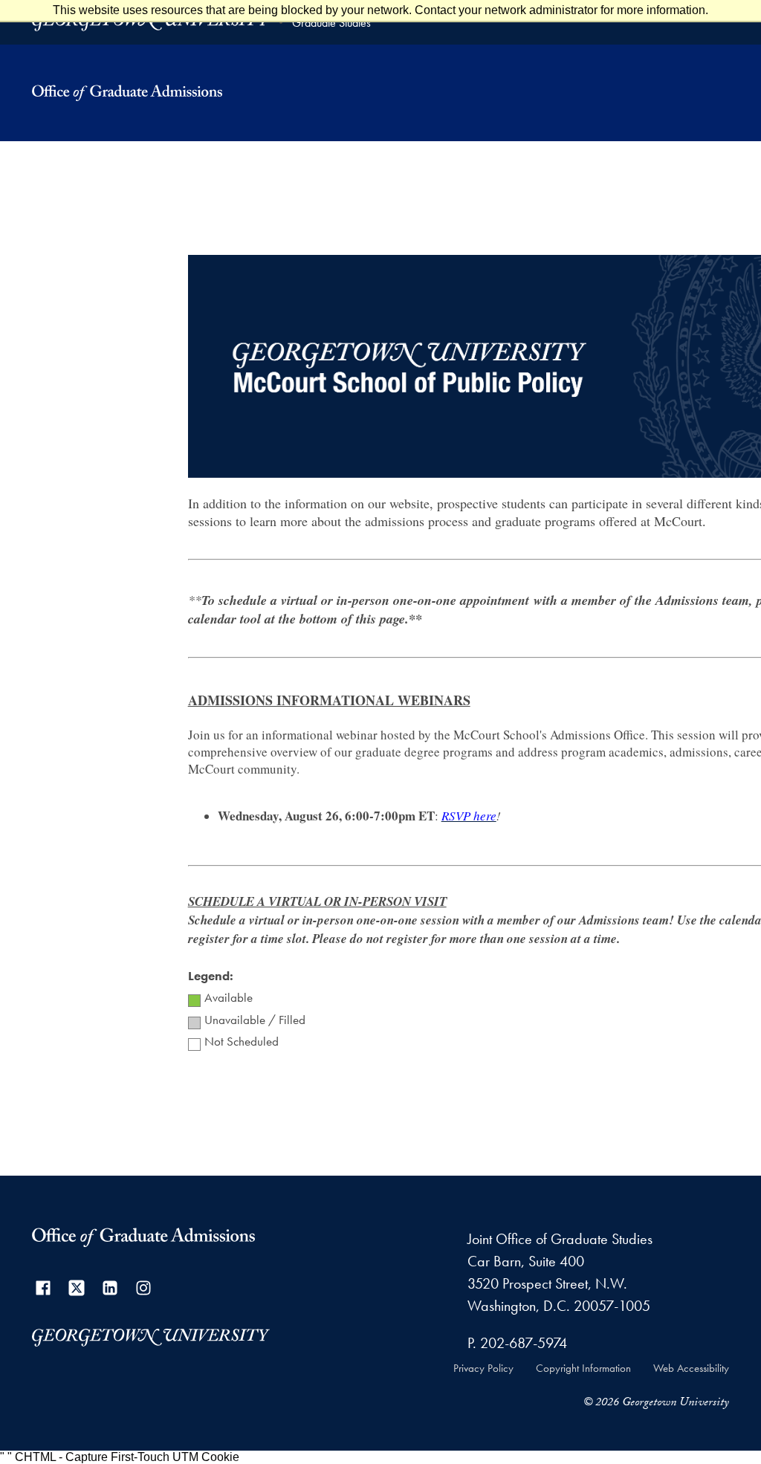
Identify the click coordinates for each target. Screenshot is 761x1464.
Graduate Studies (331, 22)
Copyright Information (583, 1368)
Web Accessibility (691, 1368)
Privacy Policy (483, 1368)
